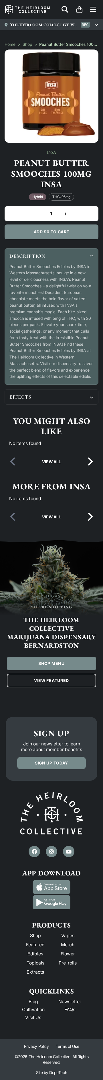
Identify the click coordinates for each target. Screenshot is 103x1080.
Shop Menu (51, 663)
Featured (35, 944)
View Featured (51, 680)
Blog (33, 1001)
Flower (68, 954)
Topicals (35, 963)
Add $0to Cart (52, 231)
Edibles (35, 954)
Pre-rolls (68, 963)
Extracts (35, 972)
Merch (67, 944)
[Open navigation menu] (93, 10)
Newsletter (69, 1001)
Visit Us (33, 1017)
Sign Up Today (51, 762)
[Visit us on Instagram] (51, 851)
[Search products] (65, 10)
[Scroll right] (90, 462)
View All (51, 461)
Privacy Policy (36, 1046)
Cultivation (33, 1009)
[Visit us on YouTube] (68, 851)
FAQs (69, 1009)
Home (10, 44)
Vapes (67, 935)
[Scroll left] (13, 462)
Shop (27, 44)
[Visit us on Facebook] (34, 851)
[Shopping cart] (79, 9)
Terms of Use (67, 1046)
